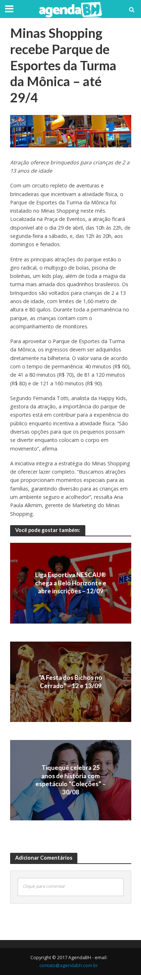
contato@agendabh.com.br (68, 965)
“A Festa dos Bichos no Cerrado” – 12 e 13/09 (70, 681)
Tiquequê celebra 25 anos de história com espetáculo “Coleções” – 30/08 (70, 779)
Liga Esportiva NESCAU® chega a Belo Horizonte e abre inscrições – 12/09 (70, 583)
